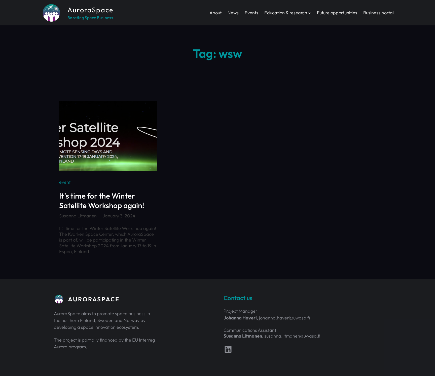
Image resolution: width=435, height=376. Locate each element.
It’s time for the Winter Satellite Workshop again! (101, 200)
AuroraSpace (90, 10)
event (64, 182)
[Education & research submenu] (309, 12)
